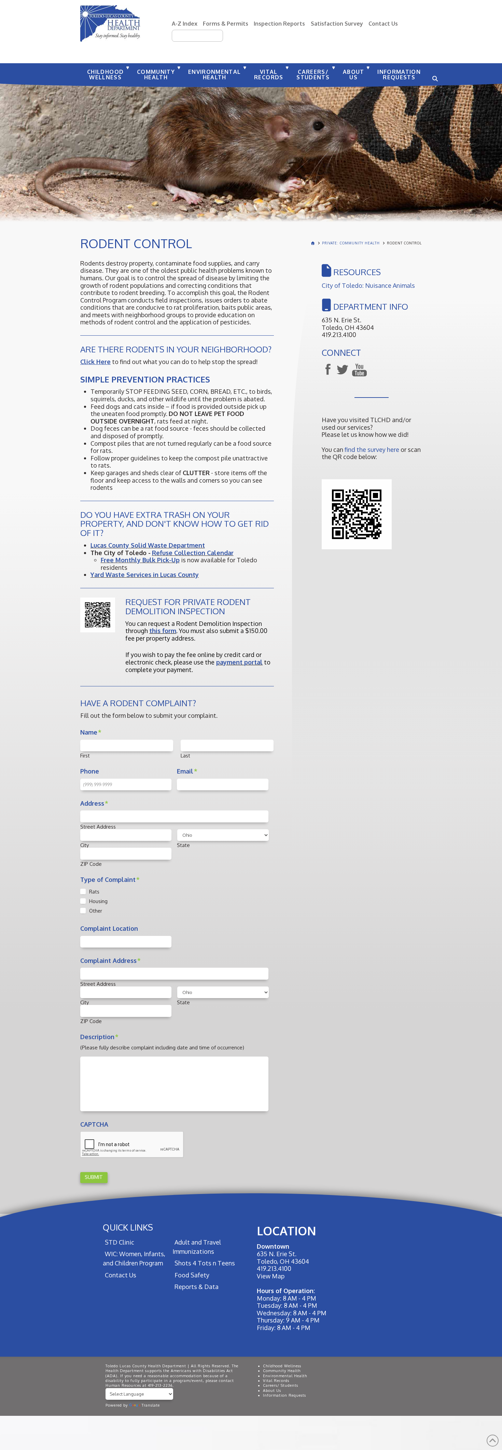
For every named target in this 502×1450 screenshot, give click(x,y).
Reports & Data (196, 1286)
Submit (94, 1177)
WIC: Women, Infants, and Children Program (134, 1258)
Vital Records (276, 1380)
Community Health (282, 1370)
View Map (270, 1276)
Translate (151, 1405)
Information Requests (284, 1395)
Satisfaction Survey (337, 23)
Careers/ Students (280, 1385)
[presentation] (132, 1144)
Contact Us (383, 23)
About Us (272, 1390)
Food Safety (192, 1275)
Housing (98, 901)
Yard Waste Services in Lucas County (144, 574)
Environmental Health (285, 1375)
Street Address (98, 826)
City (84, 845)
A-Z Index (184, 23)
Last (185, 755)
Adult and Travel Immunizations (196, 1246)
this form (162, 630)
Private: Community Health (351, 243)
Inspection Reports (279, 23)
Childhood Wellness (282, 1366)
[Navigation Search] (434, 75)
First (85, 755)
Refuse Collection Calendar (193, 552)
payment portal (239, 662)
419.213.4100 (274, 1268)
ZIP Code (91, 864)
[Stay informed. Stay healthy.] (110, 23)
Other (95, 911)
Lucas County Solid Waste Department (147, 545)
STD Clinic (119, 1242)
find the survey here (372, 449)
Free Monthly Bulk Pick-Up (140, 560)
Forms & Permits (225, 23)
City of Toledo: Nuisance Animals (368, 285)
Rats (94, 891)
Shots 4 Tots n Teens (205, 1263)
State (183, 845)
